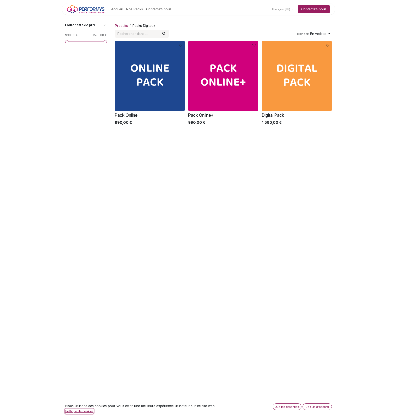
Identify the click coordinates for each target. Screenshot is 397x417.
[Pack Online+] (223, 76)
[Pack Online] (150, 76)
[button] (313, 34)
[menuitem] (116, 9)
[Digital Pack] (297, 76)
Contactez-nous (313, 9)
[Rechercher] (164, 34)
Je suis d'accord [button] (317, 407)
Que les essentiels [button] (287, 407)
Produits (121, 26)
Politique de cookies (79, 411)
